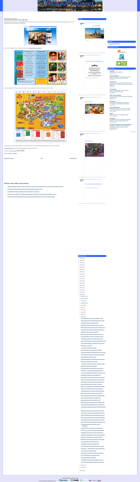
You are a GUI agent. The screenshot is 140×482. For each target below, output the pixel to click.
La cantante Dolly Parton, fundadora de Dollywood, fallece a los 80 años (23, 191)
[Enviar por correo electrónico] (17, 150)
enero (82, 467)
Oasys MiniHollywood (115, 107)
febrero (83, 465)
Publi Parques (113, 101)
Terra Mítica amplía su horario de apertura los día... (92, 325)
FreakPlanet (112, 118)
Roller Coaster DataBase (115, 95)
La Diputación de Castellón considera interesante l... (92, 453)
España (9, 153)
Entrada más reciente (9, 158)
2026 (81, 258)
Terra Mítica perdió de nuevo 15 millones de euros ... (92, 459)
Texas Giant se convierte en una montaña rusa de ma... (93, 413)
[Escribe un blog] (19, 150)
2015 (81, 283)
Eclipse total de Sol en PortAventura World (119, 114)
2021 (81, 269)
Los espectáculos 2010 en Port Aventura (90, 441)
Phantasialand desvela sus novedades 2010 (91, 375)
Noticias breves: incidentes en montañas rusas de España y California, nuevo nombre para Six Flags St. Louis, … (32, 194)
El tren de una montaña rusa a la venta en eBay (91, 437)
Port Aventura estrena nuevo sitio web (16, 20)
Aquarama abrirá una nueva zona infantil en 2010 (92, 318)
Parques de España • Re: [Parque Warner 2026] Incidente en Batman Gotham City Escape (120, 77)
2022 (81, 267)
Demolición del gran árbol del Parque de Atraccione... (93, 329)
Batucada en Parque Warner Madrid (89, 366)
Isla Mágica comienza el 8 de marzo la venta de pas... (93, 439)
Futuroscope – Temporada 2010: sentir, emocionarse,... (93, 448)
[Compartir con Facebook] (22, 150)
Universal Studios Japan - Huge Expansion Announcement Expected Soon (119, 91)
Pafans (111, 113)
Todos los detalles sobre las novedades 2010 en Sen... (93, 415)
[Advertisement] (70, 13)
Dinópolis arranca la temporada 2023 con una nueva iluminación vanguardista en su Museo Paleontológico (31, 196)
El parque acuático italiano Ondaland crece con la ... (92, 334)
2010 (81, 294)
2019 (81, 274)
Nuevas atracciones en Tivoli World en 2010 (90, 400)
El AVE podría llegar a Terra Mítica (88, 457)
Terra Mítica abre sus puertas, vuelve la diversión (91, 428)
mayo (82, 312)
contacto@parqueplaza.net (114, 43)
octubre (83, 300)
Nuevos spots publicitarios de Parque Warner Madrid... (93, 386)
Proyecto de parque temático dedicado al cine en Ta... (93, 462)
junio (82, 309)
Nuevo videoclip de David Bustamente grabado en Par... (93, 422)
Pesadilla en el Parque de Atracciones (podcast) (121, 124)
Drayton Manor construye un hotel (88, 357)
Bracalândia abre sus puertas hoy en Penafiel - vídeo (92, 402)
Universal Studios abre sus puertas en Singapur (91, 384)
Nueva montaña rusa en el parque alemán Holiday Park (93, 341)
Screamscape (113, 89)
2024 (81, 262)
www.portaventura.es (8, 148)
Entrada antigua (73, 158)
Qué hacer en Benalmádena (116, 72)
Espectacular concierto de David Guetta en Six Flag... (92, 382)
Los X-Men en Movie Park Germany (89, 348)
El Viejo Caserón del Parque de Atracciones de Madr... (93, 354)
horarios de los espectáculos (35, 48)
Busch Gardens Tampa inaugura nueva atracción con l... (93, 327)
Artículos (70, 478)
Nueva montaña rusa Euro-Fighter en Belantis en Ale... (93, 395)
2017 (81, 278)
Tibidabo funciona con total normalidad (89, 332)
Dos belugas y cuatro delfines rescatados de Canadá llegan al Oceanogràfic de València (119, 103)
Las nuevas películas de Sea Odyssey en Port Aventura (93, 372)
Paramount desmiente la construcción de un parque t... (93, 359)
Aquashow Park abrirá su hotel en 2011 (89, 323)
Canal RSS (123, 52)
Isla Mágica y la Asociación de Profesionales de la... (92, 370)
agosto (82, 305)
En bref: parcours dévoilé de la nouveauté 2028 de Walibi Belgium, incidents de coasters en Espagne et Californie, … (121, 84)
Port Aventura (14, 153)
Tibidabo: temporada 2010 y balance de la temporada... (93, 435)
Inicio (41, 158)
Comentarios (75, 478)
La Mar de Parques (114, 75)
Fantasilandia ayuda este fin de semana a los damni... (93, 419)
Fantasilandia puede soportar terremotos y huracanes (93, 377)
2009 (81, 470)
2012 (81, 290)
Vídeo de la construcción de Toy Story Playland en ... (92, 388)
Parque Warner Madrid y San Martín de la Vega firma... (93, 343)
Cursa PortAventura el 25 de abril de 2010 (90, 455)
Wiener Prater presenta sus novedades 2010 (91, 397)
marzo (82, 316)
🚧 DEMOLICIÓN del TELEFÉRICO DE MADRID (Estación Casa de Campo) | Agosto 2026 (120, 120)
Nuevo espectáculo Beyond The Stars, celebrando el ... (93, 404)
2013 (81, 287)
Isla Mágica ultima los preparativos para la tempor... (92, 368)
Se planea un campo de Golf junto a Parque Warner (92, 430)
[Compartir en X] (20, 150)
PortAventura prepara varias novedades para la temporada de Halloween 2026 (24, 189)
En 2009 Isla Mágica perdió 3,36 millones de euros (92, 336)
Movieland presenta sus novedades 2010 (90, 444)
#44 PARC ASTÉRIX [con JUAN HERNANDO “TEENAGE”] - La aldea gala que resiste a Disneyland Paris (119, 127)
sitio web (22, 21)
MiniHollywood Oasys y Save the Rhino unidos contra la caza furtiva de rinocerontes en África (120, 109)
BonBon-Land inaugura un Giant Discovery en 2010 (92, 410)
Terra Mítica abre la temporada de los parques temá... (92, 446)
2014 (81, 285)
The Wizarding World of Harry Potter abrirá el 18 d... (92, 338)
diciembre (83, 296)
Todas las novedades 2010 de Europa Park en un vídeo (93, 352)
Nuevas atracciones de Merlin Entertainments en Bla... (93, 320)
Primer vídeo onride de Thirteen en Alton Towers (91, 393)
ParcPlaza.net (113, 81)
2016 (81, 280)
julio (82, 307)
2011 (81, 292)
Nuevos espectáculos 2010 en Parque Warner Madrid (93, 417)
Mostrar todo (133, 131)
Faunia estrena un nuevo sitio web (88, 450)
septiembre (83, 303)
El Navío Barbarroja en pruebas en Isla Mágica (91, 350)
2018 (81, 276)
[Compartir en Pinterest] (23, 150)
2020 (81, 271)
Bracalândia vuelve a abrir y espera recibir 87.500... (92, 432)
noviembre (83, 298)
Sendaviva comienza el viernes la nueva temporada (92, 391)
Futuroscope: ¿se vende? (86, 345)
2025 (81, 260)
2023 (81, 265)
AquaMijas (112, 70)
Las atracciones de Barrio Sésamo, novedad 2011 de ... (93, 363)
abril (82, 314)
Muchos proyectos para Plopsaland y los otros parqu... (93, 379)
